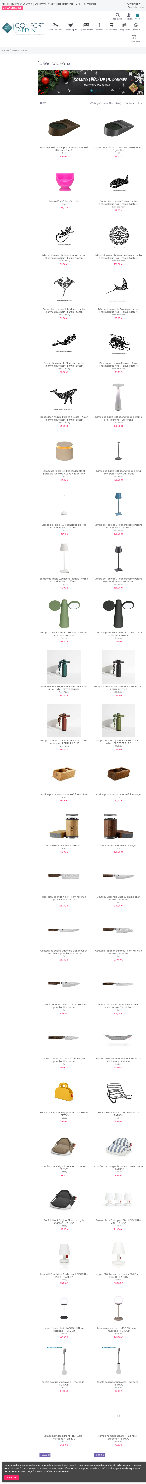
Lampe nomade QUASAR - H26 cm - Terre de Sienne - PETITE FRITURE (64, 742)
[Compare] (64, 143)
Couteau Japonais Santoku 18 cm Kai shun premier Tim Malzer (118, 952)
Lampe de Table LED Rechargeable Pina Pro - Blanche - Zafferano (64, 526)
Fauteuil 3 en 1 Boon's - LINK (64, 201)
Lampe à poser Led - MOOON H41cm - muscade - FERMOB (118, 1329)
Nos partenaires (65, 3)
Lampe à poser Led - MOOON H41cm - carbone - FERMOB (64, 1329)
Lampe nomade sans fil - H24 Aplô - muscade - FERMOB (64, 1437)
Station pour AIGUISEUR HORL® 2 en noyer (119, 794)
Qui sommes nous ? (45, 3)
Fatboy (118, 1064)
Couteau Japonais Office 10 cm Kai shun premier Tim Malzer (64, 1060)
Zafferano (118, 422)
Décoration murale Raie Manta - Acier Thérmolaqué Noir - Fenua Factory (64, 311)
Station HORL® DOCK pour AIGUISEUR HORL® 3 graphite (118, 149)
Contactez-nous (136, 7)
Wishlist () (136, 3)
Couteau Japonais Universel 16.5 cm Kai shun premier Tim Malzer (118, 1006)
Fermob (64, 638)
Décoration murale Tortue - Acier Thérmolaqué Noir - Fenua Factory (118, 203)
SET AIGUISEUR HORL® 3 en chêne (64, 845)
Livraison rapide (12, 7)
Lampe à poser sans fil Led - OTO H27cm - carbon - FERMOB (118, 634)
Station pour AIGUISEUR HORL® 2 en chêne (64, 794)
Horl (64, 153)
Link (64, 204)
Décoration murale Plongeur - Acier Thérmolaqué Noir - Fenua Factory (64, 364)
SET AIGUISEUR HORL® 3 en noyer (118, 845)
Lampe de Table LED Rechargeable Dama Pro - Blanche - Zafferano (118, 418)
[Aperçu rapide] (68, 143)
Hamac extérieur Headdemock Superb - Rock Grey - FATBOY (118, 1060)
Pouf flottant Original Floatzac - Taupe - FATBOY (64, 1168)
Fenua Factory (118, 207)
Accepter (12, 1477)
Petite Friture (64, 692)
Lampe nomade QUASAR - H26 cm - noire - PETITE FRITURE (118, 688)
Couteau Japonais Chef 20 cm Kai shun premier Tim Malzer (118, 898)
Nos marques (90, 3)
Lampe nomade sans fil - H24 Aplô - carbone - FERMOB (118, 1437)
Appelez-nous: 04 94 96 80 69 (17, 3)
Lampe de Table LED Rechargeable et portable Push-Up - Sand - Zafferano (64, 472)
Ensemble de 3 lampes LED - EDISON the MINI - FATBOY (118, 1222)
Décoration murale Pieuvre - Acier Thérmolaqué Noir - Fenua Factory (118, 364)
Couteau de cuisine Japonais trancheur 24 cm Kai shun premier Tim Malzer (64, 952)
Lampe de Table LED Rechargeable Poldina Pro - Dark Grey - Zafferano (118, 580)
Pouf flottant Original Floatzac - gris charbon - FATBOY (64, 1222)
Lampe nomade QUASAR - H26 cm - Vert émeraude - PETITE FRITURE (64, 688)
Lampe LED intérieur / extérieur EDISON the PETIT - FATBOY (64, 1275)
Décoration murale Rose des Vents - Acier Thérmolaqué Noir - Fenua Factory (118, 257)
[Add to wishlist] (59, 143)
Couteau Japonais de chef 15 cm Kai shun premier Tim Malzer (64, 1006)
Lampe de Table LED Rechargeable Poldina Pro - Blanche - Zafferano (64, 580)
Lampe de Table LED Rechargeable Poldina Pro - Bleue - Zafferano (118, 526)
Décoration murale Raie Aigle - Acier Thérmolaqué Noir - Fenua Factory (118, 311)
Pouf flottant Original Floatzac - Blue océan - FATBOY (118, 1168)
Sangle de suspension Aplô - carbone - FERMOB (118, 1383)
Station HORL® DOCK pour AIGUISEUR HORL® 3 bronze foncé (64, 149)
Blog (78, 3)
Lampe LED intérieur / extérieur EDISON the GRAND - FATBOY (118, 1275)
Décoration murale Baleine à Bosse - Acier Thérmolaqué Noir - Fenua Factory (64, 418)
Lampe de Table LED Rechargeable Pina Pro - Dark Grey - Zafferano (118, 472)
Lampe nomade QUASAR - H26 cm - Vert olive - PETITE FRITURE (118, 742)
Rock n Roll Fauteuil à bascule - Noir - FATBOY (118, 1114)
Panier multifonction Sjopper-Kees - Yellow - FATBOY (64, 1114)
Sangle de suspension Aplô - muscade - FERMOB (64, 1383)
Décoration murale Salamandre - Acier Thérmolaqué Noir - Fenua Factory (64, 257)
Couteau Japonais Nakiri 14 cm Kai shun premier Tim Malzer (64, 898)
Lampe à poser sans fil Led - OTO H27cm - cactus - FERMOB (64, 634)
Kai (64, 902)
